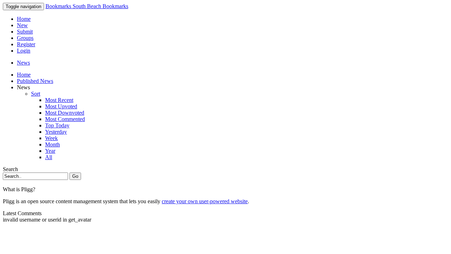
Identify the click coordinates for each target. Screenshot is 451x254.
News (23, 63)
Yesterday (56, 132)
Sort (35, 94)
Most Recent (59, 100)
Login (23, 51)
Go (75, 176)
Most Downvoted (64, 113)
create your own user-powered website (205, 201)
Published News (35, 81)
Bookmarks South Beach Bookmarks (86, 6)
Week (51, 138)
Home (24, 19)
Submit (25, 32)
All (48, 157)
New (22, 25)
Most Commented (65, 119)
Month (52, 144)
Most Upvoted (61, 106)
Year (50, 151)
